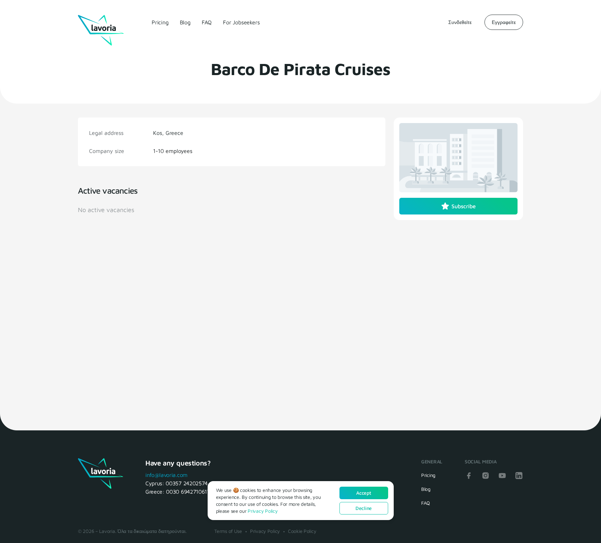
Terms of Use (228, 531)
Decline (363, 508)
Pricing (160, 22)
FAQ (207, 22)
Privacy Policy (265, 531)
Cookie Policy (302, 531)
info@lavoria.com (166, 475)
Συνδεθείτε (460, 22)
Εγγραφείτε (504, 22)
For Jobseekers (241, 22)
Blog (185, 22)
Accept (363, 493)
